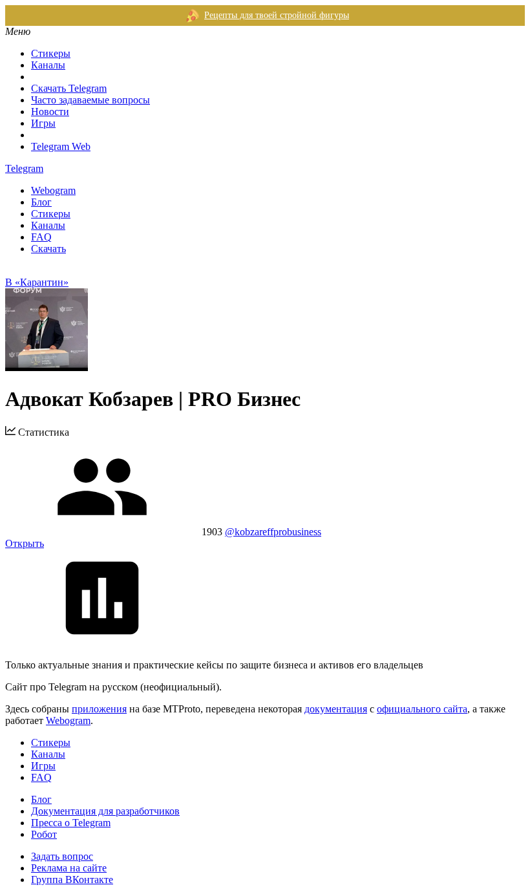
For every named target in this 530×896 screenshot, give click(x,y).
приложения (99, 708)
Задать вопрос (62, 856)
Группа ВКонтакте (72, 879)
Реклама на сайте (69, 867)
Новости (50, 111)
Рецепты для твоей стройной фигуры (276, 15)
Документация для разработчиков (105, 810)
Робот (44, 834)
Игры (43, 123)
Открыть (24, 543)
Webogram (53, 190)
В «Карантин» (37, 282)
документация (335, 708)
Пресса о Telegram (71, 822)
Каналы (48, 64)
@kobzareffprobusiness (273, 531)
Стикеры (50, 53)
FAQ (41, 236)
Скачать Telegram (69, 88)
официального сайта (422, 708)
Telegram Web (60, 146)
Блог (41, 202)
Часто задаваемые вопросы (90, 99)
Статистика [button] (42, 432)
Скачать (48, 248)
